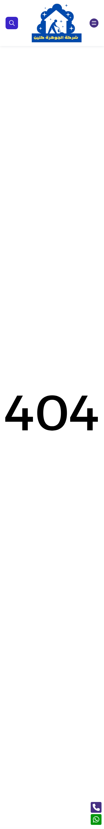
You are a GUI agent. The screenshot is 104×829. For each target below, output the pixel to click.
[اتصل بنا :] (96, 807)
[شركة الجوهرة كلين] (57, 23)
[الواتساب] (96, 819)
